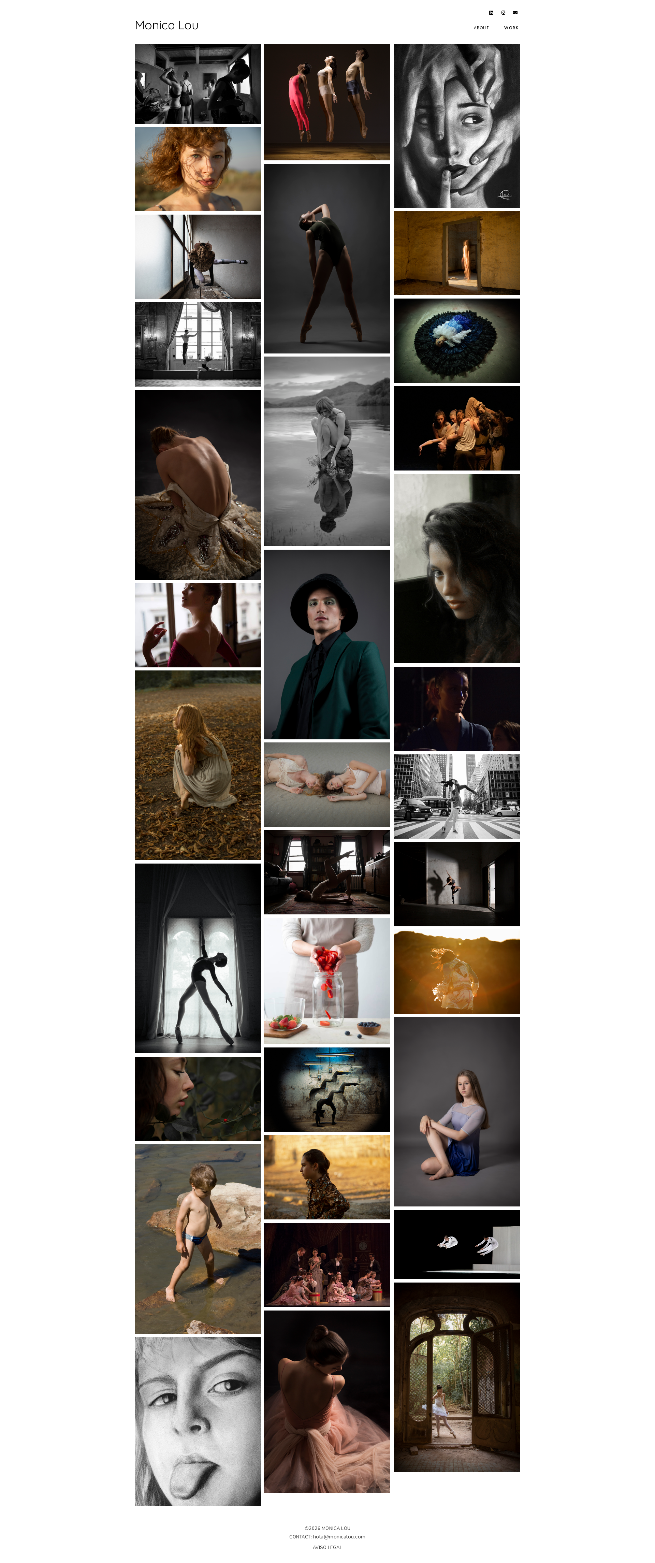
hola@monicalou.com (339, 1536)
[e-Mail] (515, 14)
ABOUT (482, 28)
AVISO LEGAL (328, 1548)
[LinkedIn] (491, 14)
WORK (511, 28)
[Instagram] (503, 14)
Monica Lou (166, 24)
